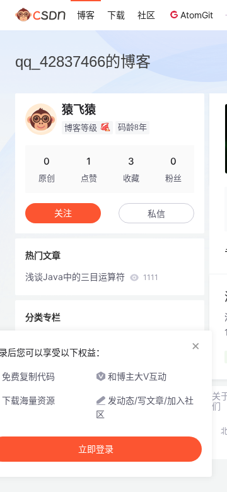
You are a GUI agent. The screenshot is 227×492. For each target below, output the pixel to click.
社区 (146, 14)
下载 (116, 14)
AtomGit (196, 14)
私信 (156, 213)
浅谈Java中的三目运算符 (91, 276)
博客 (86, 14)
